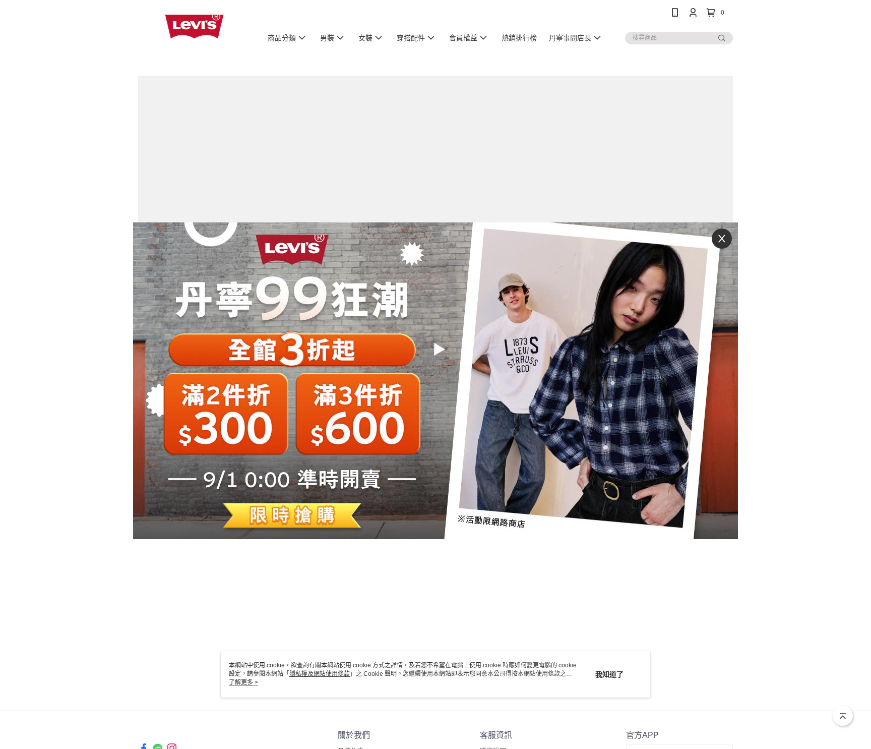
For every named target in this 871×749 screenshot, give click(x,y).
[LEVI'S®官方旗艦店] (194, 26)
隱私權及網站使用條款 (319, 673)
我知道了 (609, 674)
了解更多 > (243, 682)
